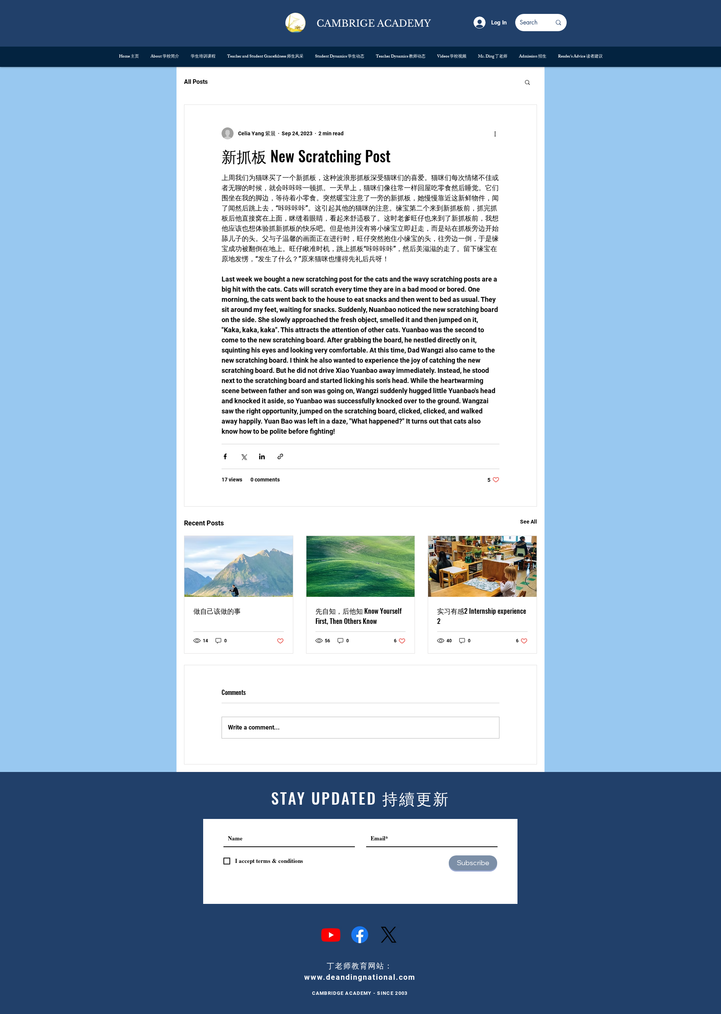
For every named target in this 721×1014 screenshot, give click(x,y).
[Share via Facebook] (225, 456)
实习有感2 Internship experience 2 (481, 616)
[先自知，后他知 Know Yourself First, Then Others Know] (360, 566)
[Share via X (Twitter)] (243, 456)
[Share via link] (280, 456)
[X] (388, 934)
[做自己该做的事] (238, 566)
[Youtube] (331, 934)
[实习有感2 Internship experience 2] (482, 566)
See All (528, 522)
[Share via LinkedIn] (261, 456)
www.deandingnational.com (359, 977)
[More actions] (494, 133)
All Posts (196, 81)
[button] (527, 82)
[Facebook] (359, 934)
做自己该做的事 (217, 611)
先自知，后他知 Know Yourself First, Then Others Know (358, 616)
